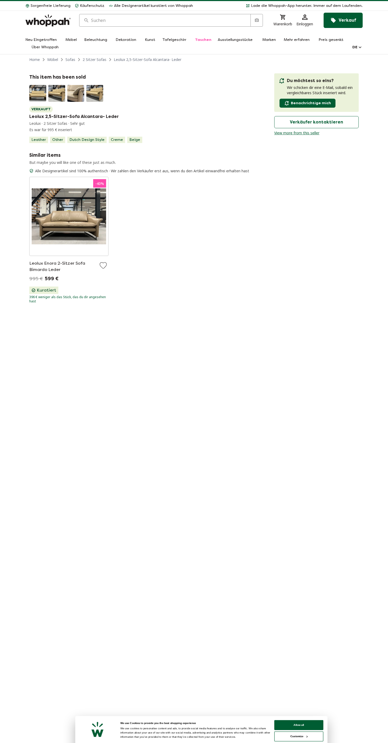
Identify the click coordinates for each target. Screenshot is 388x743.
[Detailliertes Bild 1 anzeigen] (37, 93)
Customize (296, 736)
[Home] (48, 20)
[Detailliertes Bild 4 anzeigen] (94, 93)
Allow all (299, 724)
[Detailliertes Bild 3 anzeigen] (75, 93)
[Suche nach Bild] (256, 20)
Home (34, 59)
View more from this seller (296, 132)
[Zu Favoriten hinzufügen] (103, 265)
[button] (280, 5)
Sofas (70, 59)
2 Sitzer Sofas (94, 59)
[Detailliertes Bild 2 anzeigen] (56, 93)
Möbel (52, 59)
